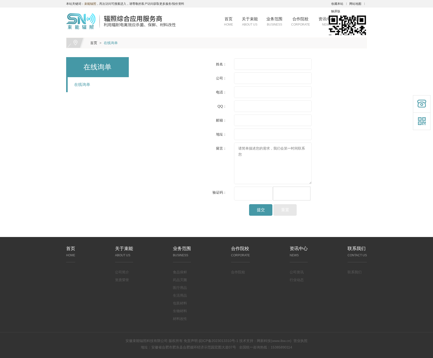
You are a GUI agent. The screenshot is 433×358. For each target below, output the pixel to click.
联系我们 (353, 21)
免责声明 (191, 341)
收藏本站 (337, 4)
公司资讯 (297, 272)
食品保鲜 (180, 272)
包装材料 (180, 303)
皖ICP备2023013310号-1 (218, 341)
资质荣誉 (122, 280)
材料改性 (180, 319)
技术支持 (246, 341)
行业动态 (297, 280)
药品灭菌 (180, 280)
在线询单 (111, 43)
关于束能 (250, 21)
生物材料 (180, 311)
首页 (228, 21)
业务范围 (274, 21)
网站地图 (355, 4)
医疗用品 (180, 288)
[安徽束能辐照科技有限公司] (121, 11)
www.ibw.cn (281, 341)
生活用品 (180, 295)
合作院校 (300, 21)
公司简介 (122, 272)
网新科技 (264, 341)
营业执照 (300, 341)
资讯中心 (326, 21)
